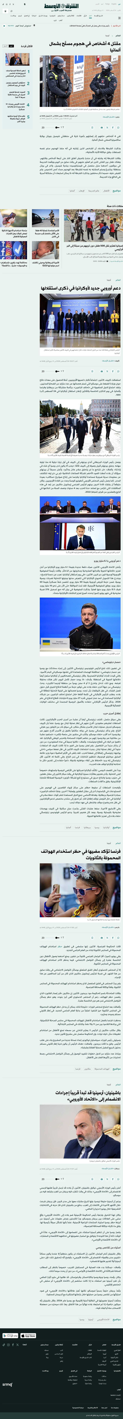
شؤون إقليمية (117, 1365)
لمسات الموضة (102, 1384)
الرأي (85, 16)
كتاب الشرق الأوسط (86, 1358)
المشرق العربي (114, 1361)
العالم (90, 16)
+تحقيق (75, 1384)
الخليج (116, 1354)
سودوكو (118, 1399)
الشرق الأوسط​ (98, 16)
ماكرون (87, 1069)
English (114, 4)
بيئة (47, 1358)
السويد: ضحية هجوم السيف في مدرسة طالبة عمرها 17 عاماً (16, 95)
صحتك (46, 1350)
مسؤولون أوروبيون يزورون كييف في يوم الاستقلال (15, 84)
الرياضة (34, 16)
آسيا (105, 1358)
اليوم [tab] (11, 46)
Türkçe (107, 4)
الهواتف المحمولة (102, 1069)
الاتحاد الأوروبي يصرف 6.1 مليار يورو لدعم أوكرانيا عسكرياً (15, 107)
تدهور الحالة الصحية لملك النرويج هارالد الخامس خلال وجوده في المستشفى (16, 73)
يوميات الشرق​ (43, 16)
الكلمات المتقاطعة (116, 1395)
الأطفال (106, 191)
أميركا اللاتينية (102, 1365)
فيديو (20, 16)
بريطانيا (87, 827)
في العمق (26, 16)
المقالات (90, 1350)
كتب (61, 1350)
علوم (47, 1354)
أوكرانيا (106, 827)
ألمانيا (72, 191)
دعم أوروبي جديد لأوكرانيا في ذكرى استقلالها (81, 288)
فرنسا (77, 827)
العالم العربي (117, 1350)
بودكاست (13, 16)
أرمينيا (90, 1319)
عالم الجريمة (93, 191)
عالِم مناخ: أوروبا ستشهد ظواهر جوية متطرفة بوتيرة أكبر (16, 119)
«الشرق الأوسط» (109, 117)
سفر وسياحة (102, 1380)
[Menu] (119, 18)
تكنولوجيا (52, 16)
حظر (60, 946)
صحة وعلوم (61, 16)
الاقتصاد (79, 16)
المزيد (55, 20)
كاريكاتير (89, 1354)
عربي (119, 4)
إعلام (61, 1361)
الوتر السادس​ (59, 1354)
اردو (102, 4)
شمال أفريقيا (114, 1358)
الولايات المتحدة (101, 1350)
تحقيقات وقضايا (72, 1380)
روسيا (97, 827)
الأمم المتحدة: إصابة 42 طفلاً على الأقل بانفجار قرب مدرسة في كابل (47, 233)
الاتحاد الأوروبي (103, 1319)
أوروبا (107, 35)
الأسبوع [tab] (6, 46)
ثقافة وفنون (70, 16)
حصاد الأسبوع (73, 1376)
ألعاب (60, 20)
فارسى (97, 4)
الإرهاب (81, 191)
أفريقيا (104, 1361)
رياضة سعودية (87, 1376)
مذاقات (104, 1376)
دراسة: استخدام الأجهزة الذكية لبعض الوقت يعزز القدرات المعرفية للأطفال (14, 233)
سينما (61, 1358)
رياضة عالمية (88, 1384)
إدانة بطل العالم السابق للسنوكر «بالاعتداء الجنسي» (90, 26)
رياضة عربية (88, 1380)
